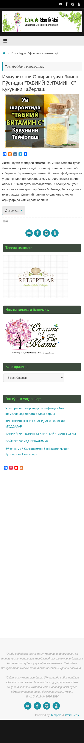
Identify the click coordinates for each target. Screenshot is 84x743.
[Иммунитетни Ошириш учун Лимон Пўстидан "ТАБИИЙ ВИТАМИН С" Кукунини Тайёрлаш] (42, 121)
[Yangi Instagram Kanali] (73, 4)
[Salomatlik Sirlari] (61, 4)
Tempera (56, 715)
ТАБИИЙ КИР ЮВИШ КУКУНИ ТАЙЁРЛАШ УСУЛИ (40, 433)
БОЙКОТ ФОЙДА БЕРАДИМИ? (26, 441)
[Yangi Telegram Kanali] (79, 4)
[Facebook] (67, 4)
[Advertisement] (35, 555)
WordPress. (72, 715)
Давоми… (12, 210)
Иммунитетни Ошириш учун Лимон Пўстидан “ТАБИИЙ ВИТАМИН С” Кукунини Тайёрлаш (40, 83)
